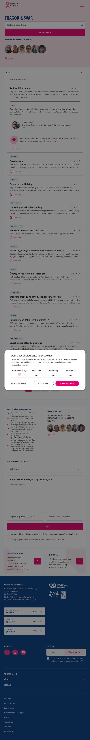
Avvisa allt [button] (43, 383)
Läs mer (25, 365)
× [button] (82, 352)
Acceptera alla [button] (67, 383)
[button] (18, 383)
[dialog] (44, 370)
